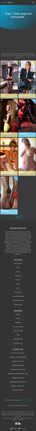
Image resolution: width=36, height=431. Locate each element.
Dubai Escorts (18, 304)
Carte (18, 288)
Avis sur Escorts (18, 326)
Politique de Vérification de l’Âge (18, 373)
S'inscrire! (27, 400)
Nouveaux (18, 275)
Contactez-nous (18, 343)
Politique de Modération (18, 369)
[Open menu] (33, 2)
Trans (18, 271)
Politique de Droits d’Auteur (18, 382)
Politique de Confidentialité (18, 357)
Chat (14, 97)
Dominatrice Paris (18, 300)
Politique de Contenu (18, 361)
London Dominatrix (18, 296)
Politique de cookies (18, 365)
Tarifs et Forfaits (18, 331)
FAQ (18, 335)
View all (18, 216)
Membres (18, 322)
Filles (18, 267)
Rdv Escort (18, 292)
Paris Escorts (18, 263)
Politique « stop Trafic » (18, 386)
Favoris (18, 318)
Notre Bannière (18, 339)
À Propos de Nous (18, 390)
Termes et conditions (18, 353)
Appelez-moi (6, 97)
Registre (18, 314)
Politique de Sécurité (18, 377)
